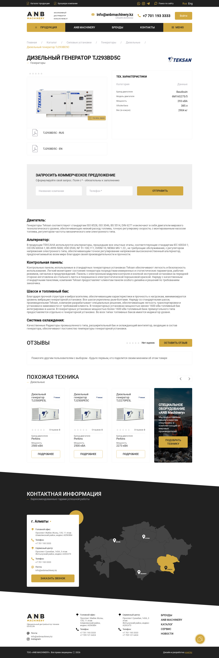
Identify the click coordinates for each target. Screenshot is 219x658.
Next (189, 378)
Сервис (166, 629)
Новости (167, 633)
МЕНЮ (179, 27)
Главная (32, 42)
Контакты (147, 27)
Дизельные (133, 42)
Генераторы (108, 42)
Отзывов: (54, 430)
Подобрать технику (173, 442)
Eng (190, 3)
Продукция (48, 27)
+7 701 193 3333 (156, 16)
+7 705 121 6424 (88, 635)
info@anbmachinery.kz (115, 14)
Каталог (52, 42)
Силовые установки (79, 42)
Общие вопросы (124, 17)
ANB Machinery (84, 27)
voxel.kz (188, 652)
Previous (180, 378)
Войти (183, 15)
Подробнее (46, 454)
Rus (184, 3)
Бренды (117, 27)
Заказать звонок (53, 578)
